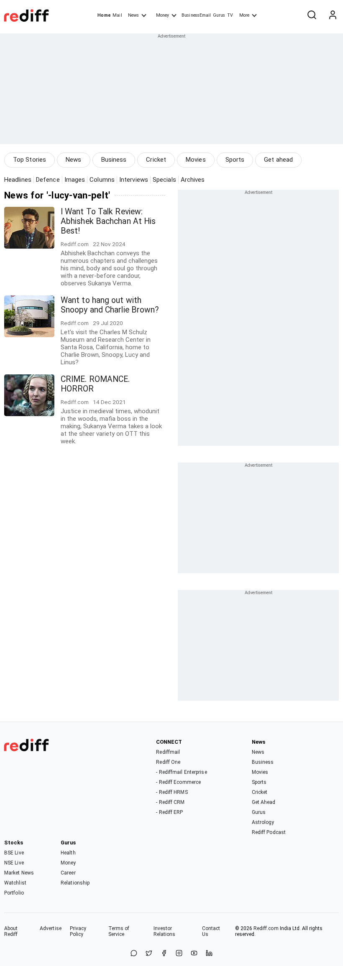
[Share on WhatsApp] (134, 954)
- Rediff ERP (169, 812)
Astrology (263, 822)
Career (68, 873)
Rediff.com (266, 928)
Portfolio (14, 893)
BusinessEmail (196, 15)
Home (103, 15)
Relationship (75, 883)
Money (162, 15)
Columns (102, 179)
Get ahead (278, 159)
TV (230, 15)
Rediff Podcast (269, 832)
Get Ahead (264, 802)
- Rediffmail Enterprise (181, 772)
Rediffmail (168, 752)
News (133, 15)
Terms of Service (119, 931)
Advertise (50, 928)
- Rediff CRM (170, 802)
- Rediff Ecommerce (178, 782)
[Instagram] (179, 954)
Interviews (133, 179)
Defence (48, 179)
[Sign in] (332, 15)
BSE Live (14, 853)
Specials (164, 179)
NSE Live (14, 863)
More (244, 15)
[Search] (311, 15)
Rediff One (168, 762)
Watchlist (15, 883)
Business (114, 159)
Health (68, 853)
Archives (193, 179)
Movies (196, 159)
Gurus (219, 15)
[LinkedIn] (209, 954)
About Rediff (11, 931)
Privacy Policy (78, 931)
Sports (235, 159)
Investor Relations (165, 931)
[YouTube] (194, 954)
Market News (19, 873)
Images (74, 179)
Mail (117, 15)
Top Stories (29, 159)
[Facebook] (164, 954)
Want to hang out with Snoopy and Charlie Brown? (110, 305)
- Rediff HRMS (171, 792)
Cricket (156, 159)
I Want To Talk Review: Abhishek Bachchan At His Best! (108, 221)
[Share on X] (149, 954)
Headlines (17, 179)
